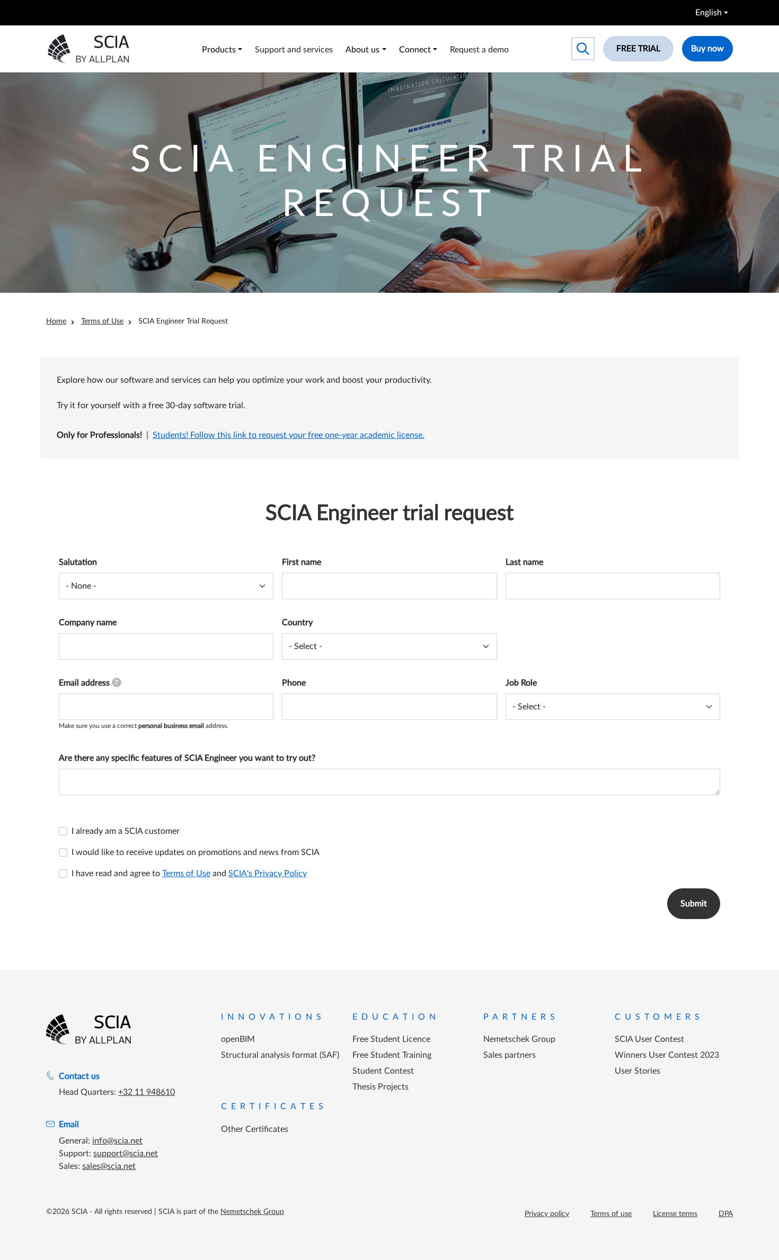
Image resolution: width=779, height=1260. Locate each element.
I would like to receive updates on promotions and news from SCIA (196, 852)
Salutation (78, 562)
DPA (726, 1214)
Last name (524, 562)
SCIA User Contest (649, 1039)
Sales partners (509, 1055)
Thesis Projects (380, 1087)
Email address (88, 683)
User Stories (637, 1071)
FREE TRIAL (638, 48)
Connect (415, 50)
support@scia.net (125, 1153)
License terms (675, 1214)
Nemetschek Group (519, 1039)
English (708, 12)
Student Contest (383, 1071)
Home (56, 321)
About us (362, 50)
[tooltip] (116, 682)
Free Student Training (391, 1055)
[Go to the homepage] (88, 1029)
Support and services (294, 50)
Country (297, 622)
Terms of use (611, 1214)
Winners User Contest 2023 (667, 1055)
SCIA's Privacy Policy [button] (267, 873)
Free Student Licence (391, 1039)
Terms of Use (102, 321)
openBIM (238, 1039)
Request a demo (479, 50)
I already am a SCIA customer (126, 831)
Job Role (521, 683)
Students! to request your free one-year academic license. (288, 435)
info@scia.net (117, 1141)
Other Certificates (254, 1129)
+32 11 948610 (146, 1092)
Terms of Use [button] (186, 873)
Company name (88, 622)
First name (301, 562)
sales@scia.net (109, 1166)
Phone (294, 683)
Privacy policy (547, 1214)
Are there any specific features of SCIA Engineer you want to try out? (187, 758)
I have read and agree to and (189, 873)
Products (219, 50)
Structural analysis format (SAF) (280, 1055)
